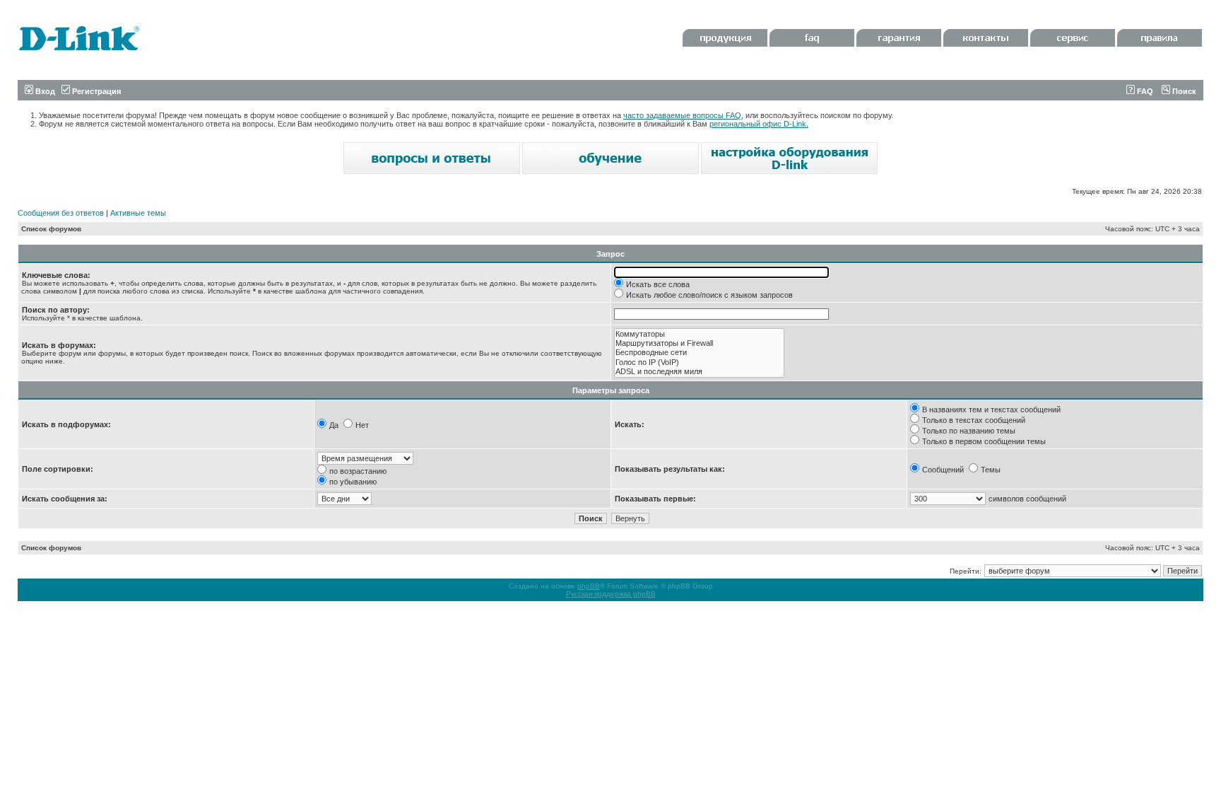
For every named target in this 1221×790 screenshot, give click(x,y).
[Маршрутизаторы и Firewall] (699, 343)
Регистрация (95, 91)
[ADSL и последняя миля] (699, 371)
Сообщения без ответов (61, 213)
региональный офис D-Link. (758, 124)
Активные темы (138, 213)
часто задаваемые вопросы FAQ (682, 115)
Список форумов (51, 229)
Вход (44, 91)
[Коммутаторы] (699, 334)
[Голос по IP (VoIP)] (699, 362)
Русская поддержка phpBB (611, 594)
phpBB (588, 586)
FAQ (1144, 91)
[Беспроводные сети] (699, 352)
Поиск (1183, 91)
